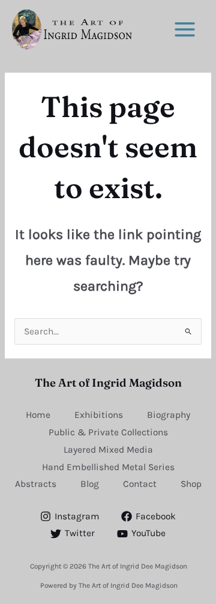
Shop (191, 484)
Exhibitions (98, 414)
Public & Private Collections (108, 432)
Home (38, 414)
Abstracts (35, 484)
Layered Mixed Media (108, 449)
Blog (89, 484)
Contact (140, 484)
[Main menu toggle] (185, 29)
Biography (168, 414)
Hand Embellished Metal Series (108, 467)
